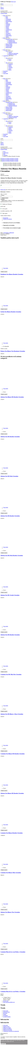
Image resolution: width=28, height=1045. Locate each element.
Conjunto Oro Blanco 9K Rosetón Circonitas (13, 753)
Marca (2, 232)
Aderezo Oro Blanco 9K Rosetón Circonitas (12, 397)
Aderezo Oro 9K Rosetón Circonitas (10, 436)
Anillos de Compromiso (13, 53)
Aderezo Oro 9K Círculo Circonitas (10, 595)
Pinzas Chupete (9, 43)
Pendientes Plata (11, 41)
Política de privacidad (7, 1030)
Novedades (5, 1015)
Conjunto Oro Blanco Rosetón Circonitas (12, 833)
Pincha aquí (3, 189)
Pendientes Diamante (12, 42)
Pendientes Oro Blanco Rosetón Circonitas (12, 274)
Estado (2, 235)
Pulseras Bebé (9, 47)
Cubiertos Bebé (9, 46)
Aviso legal (5, 1025)
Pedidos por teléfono (7, 1028)
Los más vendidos (7, 1016)
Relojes (7, 30)
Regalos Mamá (9, 21)
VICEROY (8, 33)
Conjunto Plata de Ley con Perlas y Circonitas (13, 952)
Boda (7, 17)
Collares (7, 28)
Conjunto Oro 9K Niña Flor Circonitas (11, 674)
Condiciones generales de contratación (11, 1031)
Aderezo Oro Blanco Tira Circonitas (10, 912)
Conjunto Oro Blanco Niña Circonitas (11, 872)
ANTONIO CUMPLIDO (8, 232)
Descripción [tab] (5, 217)
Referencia (3, 233)
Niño (7, 58)
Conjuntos (10, 67)
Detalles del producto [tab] (7, 219)
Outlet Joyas (8, 34)
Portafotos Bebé (9, 45)
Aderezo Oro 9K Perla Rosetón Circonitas (12, 555)
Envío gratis (5, 1010)
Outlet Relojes (9, 35)
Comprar (2, 199)
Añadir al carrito (4, 271)
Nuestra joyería (6, 1026)
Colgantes (8, 25)
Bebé (7, 16)
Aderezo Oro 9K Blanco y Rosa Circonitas (12, 714)
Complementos (9, 29)
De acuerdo (3, 1043)
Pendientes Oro (11, 40)
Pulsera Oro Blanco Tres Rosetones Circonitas (13, 351)
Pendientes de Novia (12, 54)
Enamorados (8, 20)
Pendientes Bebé (9, 39)
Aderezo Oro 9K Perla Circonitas (9, 476)
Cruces (9, 60)
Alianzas (10, 52)
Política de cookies (7, 1027)
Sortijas (7, 27)
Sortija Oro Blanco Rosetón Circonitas (11, 311)
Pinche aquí (13, 1)
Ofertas (7, 36)
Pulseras (7, 26)
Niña (7, 62)
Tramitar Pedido (4, 13)
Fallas (7, 22)
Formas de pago (6, 1012)
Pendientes (8, 23)
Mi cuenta (5, 1013)
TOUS (7, 32)
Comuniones (8, 19)
